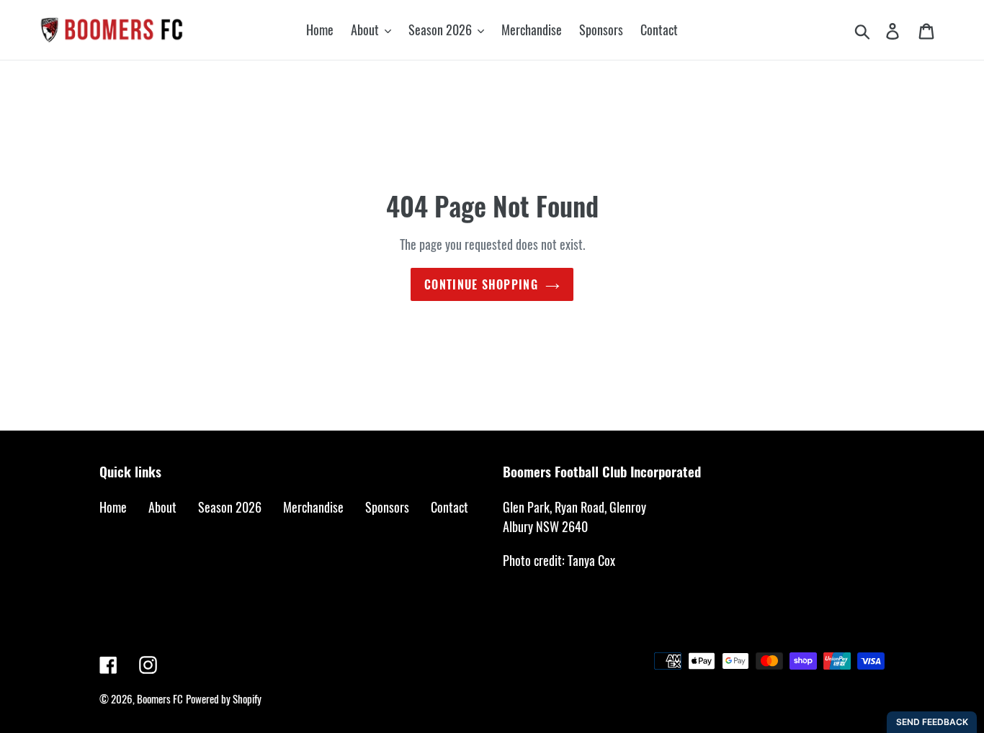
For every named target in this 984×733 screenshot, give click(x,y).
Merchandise (313, 507)
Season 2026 (229, 507)
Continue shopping (481, 284)
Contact (449, 507)
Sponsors (387, 507)
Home (113, 507)
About (162, 507)
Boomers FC (160, 698)
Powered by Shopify (223, 698)
